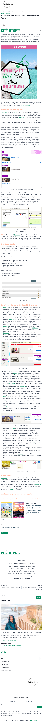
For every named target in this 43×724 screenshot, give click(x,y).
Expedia (16, 112)
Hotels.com (4, 112)
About (2, 658)
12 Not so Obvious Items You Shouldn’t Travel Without (32, 587)
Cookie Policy (10, 700)
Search (3, 595)
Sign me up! (4, 532)
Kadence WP (33, 720)
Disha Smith (4, 20)
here (2, 124)
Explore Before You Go (6, 667)
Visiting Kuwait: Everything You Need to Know (10, 587)
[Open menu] (41, 4)
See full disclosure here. (26, 105)
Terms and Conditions (30, 700)
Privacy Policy (29, 701)
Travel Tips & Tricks (5, 13)
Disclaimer (12, 701)
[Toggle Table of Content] (3, 25)
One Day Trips (4, 664)
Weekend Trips (5, 661)
